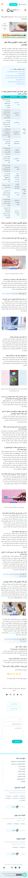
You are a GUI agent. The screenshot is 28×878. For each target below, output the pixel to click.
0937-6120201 (22, 796)
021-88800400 (24, 4)
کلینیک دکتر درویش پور (22, 17)
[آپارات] (23, 867)
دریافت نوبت (13, 4)
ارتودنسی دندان (12, 633)
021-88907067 (15, 798)
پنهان (11, 69)
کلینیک (20, 787)
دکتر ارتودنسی (9, 586)
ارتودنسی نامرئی (23, 58)
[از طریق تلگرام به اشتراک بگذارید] (6, 694)
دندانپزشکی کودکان (21, 779)
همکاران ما (23, 781)
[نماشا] (8, 867)
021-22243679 (15, 847)
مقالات (16, 17)
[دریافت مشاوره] (25, 875)
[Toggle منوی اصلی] (25, 10)
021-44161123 (9, 824)
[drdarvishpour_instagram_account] (2, 5)
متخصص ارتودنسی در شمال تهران (18, 761)
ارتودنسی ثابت (22, 769)
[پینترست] (19, 867)
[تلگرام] (15, 867)
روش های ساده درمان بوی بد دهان (10, 293)
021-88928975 (22, 798)
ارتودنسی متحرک (21, 771)
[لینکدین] (4, 867)
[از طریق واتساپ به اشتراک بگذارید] (21, 694)
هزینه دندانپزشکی (21, 776)
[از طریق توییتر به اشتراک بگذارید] (17, 694)
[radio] (20, 674)
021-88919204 (15, 796)
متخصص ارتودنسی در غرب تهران (18, 764)
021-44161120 (22, 824)
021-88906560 (22, 800)
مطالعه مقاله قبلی (14, 704)
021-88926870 (8, 798)
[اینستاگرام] (12, 867)
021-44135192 (16, 824)
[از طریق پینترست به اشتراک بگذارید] (10, 694)
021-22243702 (22, 847)
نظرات (4, 28)
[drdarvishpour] (13, 10)
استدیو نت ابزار (8, 875)
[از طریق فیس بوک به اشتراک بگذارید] (14, 694)
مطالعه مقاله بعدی (14, 708)
